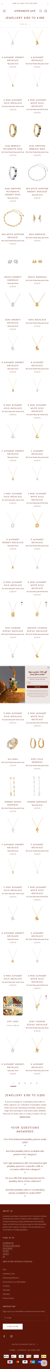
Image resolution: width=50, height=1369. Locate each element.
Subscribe (37, 687)
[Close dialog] (48, 668)
